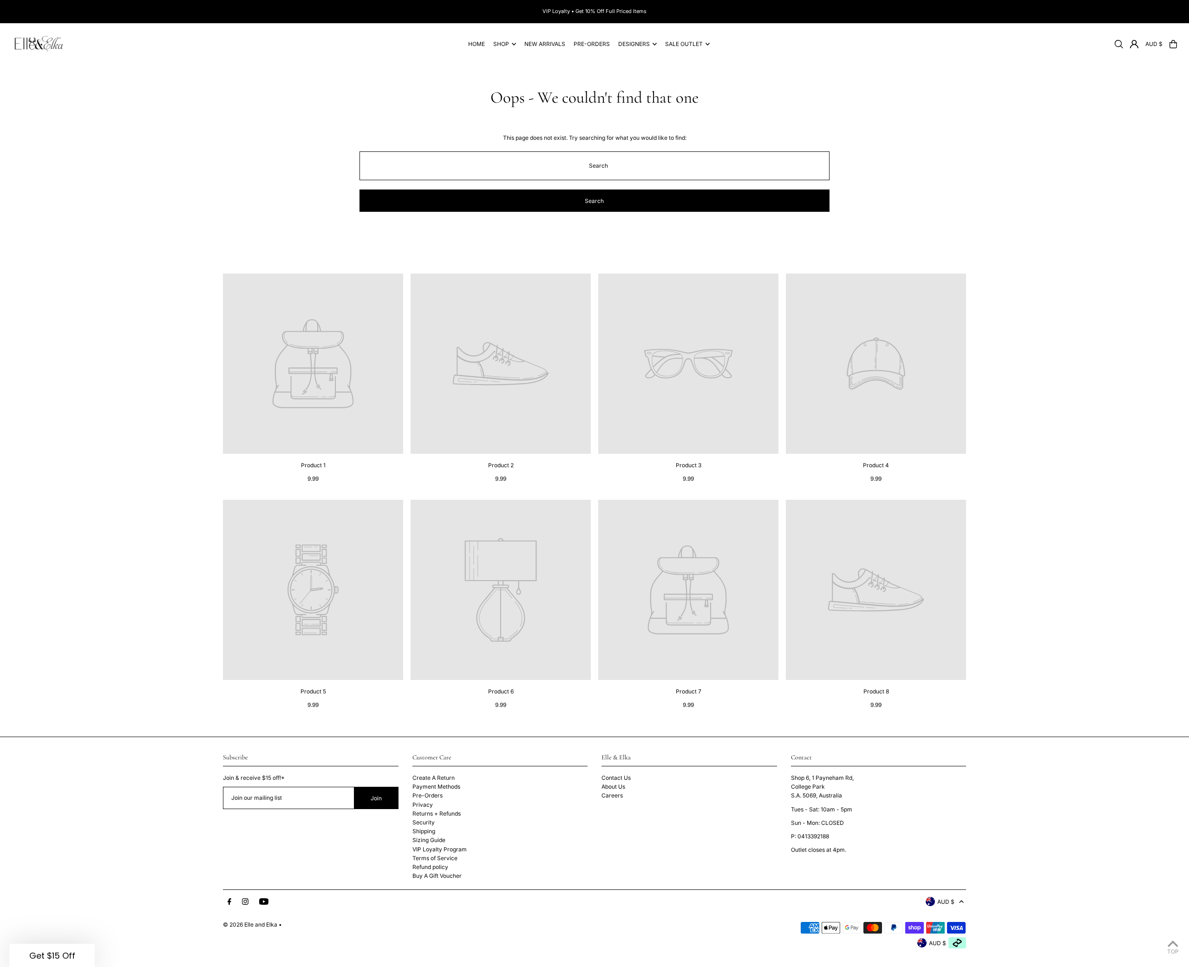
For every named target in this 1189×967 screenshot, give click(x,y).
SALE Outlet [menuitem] (684, 43)
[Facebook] (229, 902)
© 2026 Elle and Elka (250, 924)
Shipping (423, 831)
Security (423, 822)
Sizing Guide (428, 839)
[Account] (1134, 44)
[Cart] (1173, 44)
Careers (612, 795)
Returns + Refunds (436, 813)
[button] (52, 955)
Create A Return (433, 777)
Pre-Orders (427, 795)
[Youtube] (263, 902)
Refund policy (430, 866)
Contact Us (616, 777)
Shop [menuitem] (501, 43)
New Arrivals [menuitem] (544, 43)
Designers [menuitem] (634, 43)
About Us (613, 786)
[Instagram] (245, 902)
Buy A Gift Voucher (437, 875)
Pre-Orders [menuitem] (592, 43)
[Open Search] (1119, 44)
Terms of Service (434, 858)
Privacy (422, 804)
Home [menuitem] (476, 43)
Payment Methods (436, 786)
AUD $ (1154, 43)
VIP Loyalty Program (439, 849)
